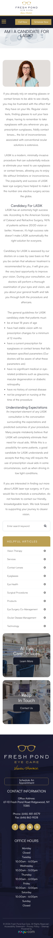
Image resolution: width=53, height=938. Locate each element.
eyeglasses (12, 575)
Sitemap (45, 926)
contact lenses (15, 567)
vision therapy (14, 550)
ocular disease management (21, 617)
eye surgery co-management (22, 609)
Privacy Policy (33, 926)
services (11, 559)
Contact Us (26, 708)
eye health (12, 584)
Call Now (22, 22)
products (11, 600)
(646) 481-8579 (31, 813)
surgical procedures (17, 592)
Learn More (26, 661)
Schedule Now (41, 22)
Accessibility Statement (14, 926)
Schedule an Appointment (26, 781)
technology (13, 626)
